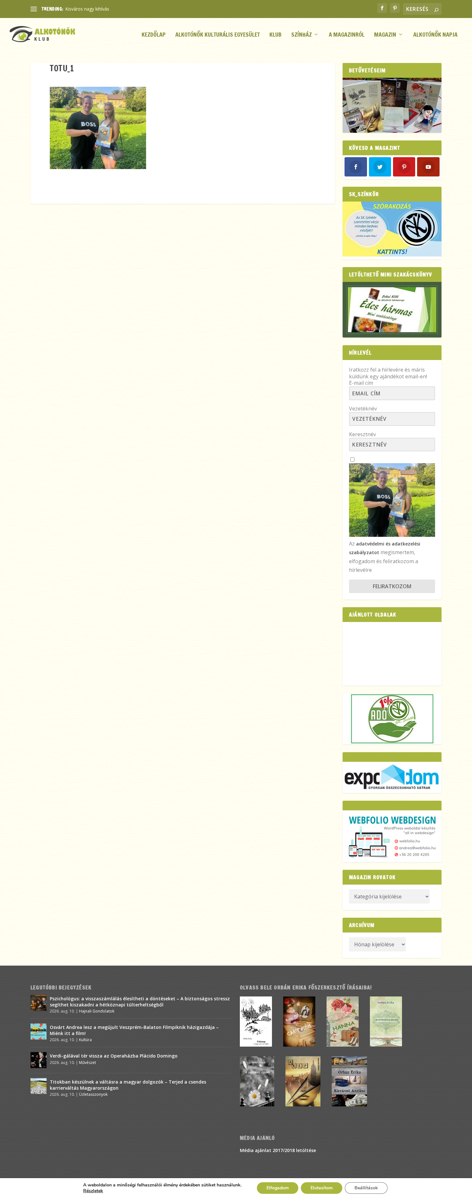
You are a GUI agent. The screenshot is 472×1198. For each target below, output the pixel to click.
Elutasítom (321, 1188)
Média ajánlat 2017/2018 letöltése (278, 1150)
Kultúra (85, 1039)
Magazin (385, 35)
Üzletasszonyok (93, 1094)
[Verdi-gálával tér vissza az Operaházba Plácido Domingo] (39, 1060)
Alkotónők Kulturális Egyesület (217, 35)
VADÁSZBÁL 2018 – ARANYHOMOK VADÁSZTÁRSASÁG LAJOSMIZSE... (138, 9)
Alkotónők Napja (435, 35)
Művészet (87, 1062)
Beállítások (366, 1188)
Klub (275, 35)
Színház (301, 35)
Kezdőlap (154, 35)
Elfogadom (278, 1188)
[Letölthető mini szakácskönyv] (392, 310)
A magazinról (346, 35)
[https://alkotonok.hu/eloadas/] (392, 255)
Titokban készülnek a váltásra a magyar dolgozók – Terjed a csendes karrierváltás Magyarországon (128, 1085)
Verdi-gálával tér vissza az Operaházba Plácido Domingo (114, 1056)
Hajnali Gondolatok (96, 1011)
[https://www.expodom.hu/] (392, 777)
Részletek (93, 1191)
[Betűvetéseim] (392, 105)
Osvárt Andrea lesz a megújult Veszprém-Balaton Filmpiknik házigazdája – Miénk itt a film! (134, 1030)
